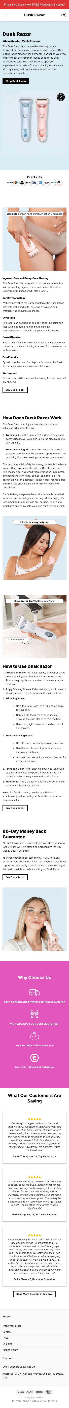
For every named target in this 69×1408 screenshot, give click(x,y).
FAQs (6, 1337)
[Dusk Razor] (35, 15)
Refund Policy (10, 1349)
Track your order (12, 1325)
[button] (4, 15)
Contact (7, 1331)
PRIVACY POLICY (21, 1400)
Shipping (7, 1343)
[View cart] (63, 15)
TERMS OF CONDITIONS (44, 1400)
